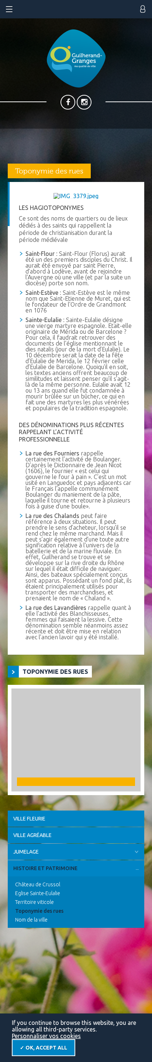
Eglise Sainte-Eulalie (37, 893)
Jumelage (26, 852)
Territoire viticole (34, 902)
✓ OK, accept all (43, 1048)
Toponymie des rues (39, 911)
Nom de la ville (31, 920)
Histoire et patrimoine (45, 868)
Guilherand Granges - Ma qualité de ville (76, 58)
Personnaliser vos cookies (46, 1036)
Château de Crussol (37, 884)
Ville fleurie (29, 819)
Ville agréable (32, 835)
